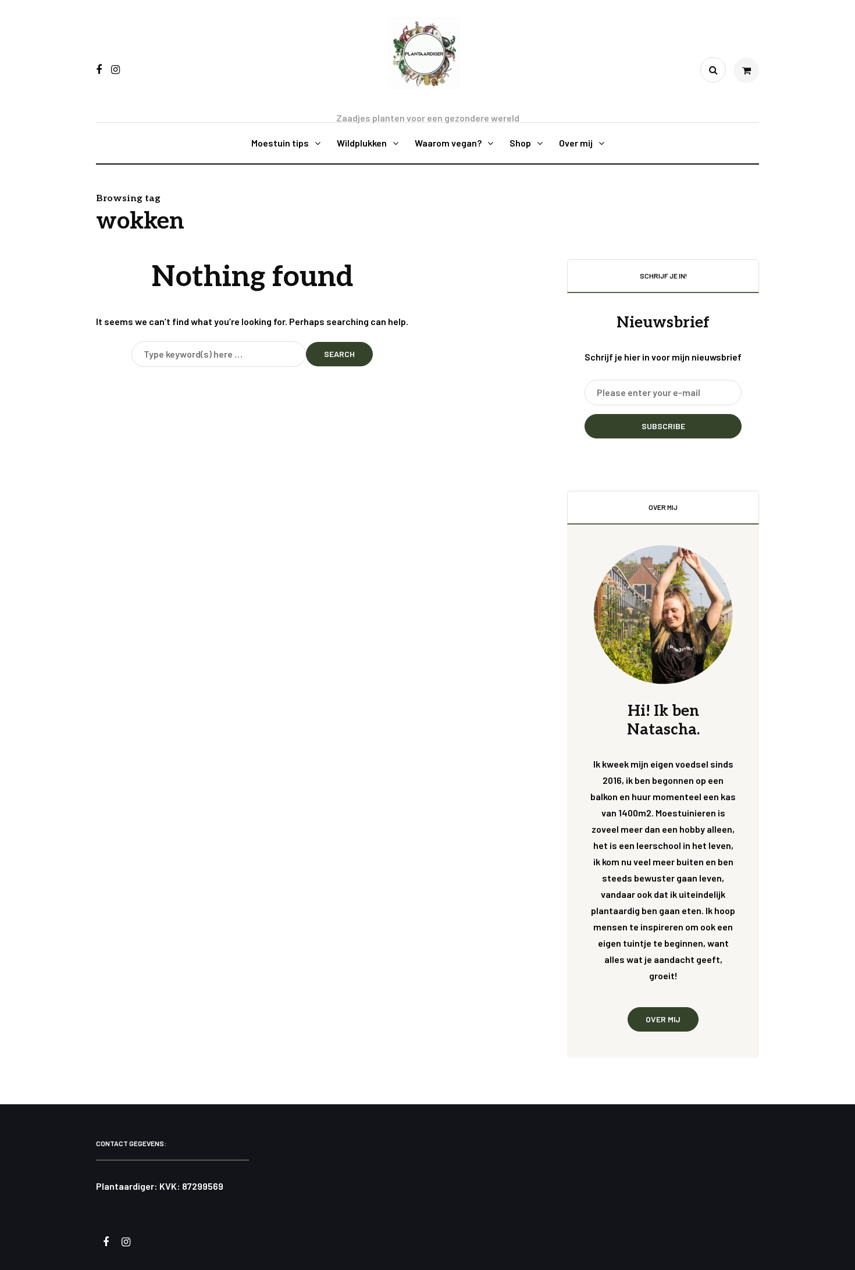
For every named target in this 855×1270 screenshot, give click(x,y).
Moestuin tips (280, 142)
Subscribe (663, 426)
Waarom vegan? (448, 142)
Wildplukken (362, 142)
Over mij (576, 142)
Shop (520, 142)
